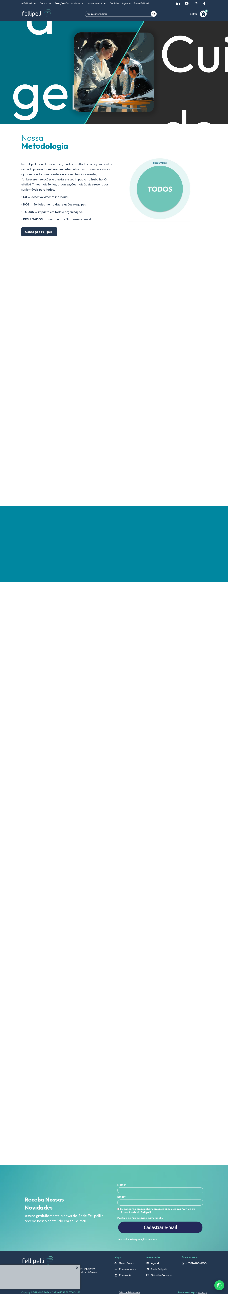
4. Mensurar (42, 370)
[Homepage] (36, 13)
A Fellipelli (26, 3)
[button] (206, 609)
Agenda (126, 3)
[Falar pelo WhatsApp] (219, 1285)
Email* (121, 1196)
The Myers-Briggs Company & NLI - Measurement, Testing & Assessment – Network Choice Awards (59, 678)
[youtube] (186, 3)
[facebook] (204, 3)
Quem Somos (127, 1263)
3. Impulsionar (42, 359)
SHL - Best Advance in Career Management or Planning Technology (120, 677)
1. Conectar (46, 339)
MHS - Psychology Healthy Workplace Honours (178, 675)
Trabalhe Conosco (161, 1275)
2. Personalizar (42, 349)
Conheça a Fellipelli (39, 232)
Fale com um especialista (96, 374)
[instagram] (195, 3)
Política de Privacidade (132, 1218)
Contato (114, 3)
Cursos (44, 3)
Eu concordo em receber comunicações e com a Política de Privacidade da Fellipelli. (157, 1210)
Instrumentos (94, 3)
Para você (125, 1275)
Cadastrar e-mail (160, 1227)
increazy (202, 1292)
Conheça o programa (43, 809)
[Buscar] (154, 14)
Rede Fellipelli (141, 3)
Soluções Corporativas (67, 3)
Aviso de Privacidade (129, 1292)
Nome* (121, 1184)
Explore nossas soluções (50, 489)
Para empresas (127, 1269)
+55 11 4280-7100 (196, 1263)
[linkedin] (178, 3)
